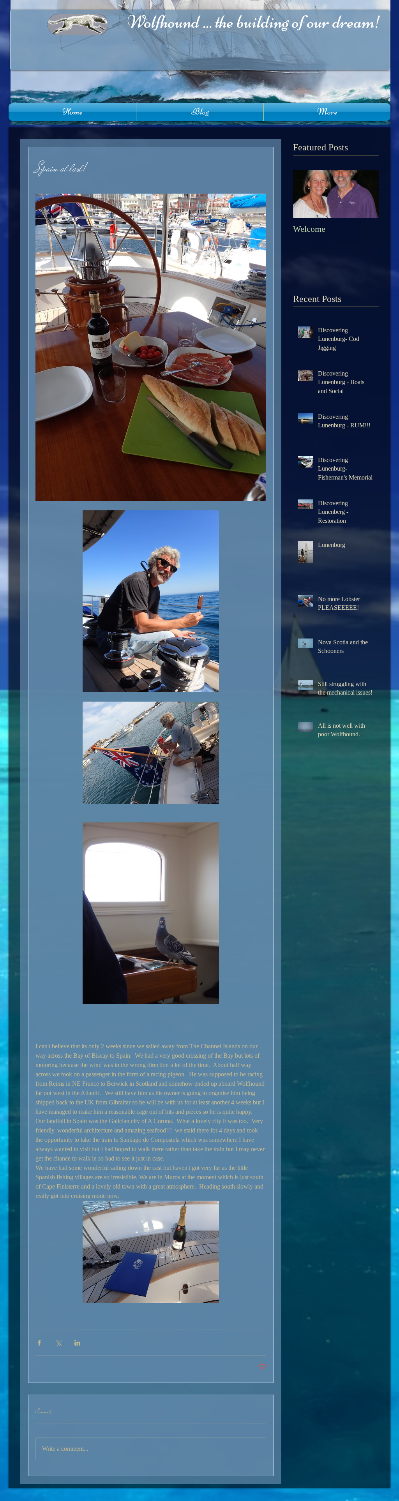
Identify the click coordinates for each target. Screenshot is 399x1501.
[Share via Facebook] (39, 1342)
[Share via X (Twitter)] (58, 1342)
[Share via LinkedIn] (77, 1342)
